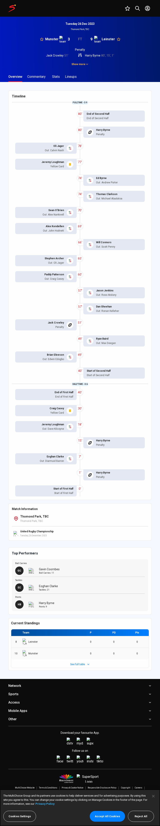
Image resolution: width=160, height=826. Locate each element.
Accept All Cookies (107, 816)
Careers (138, 788)
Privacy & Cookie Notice (72, 788)
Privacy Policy (45, 803)
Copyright (125, 788)
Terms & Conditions (48, 788)
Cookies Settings (20, 816)
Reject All (141, 816)
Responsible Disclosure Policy (102, 788)
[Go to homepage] (12, 8)
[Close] (153, 796)
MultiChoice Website (25, 788)
